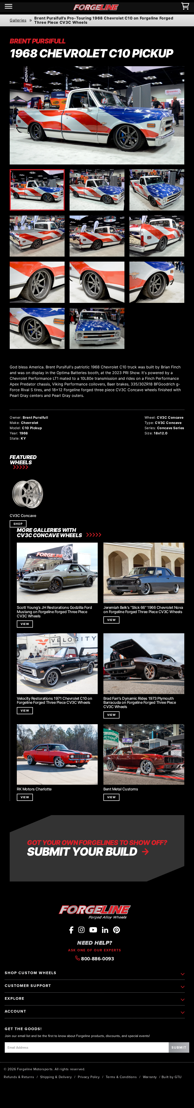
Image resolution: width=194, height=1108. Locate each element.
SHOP (18, 524)
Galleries (18, 20)
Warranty (150, 1077)
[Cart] (185, 7)
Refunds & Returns (19, 1077)
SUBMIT (179, 1047)
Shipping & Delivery (56, 1077)
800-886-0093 (97, 958)
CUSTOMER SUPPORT (28, 985)
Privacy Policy (89, 1077)
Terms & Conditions (121, 1077)
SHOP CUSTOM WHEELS (31, 973)
